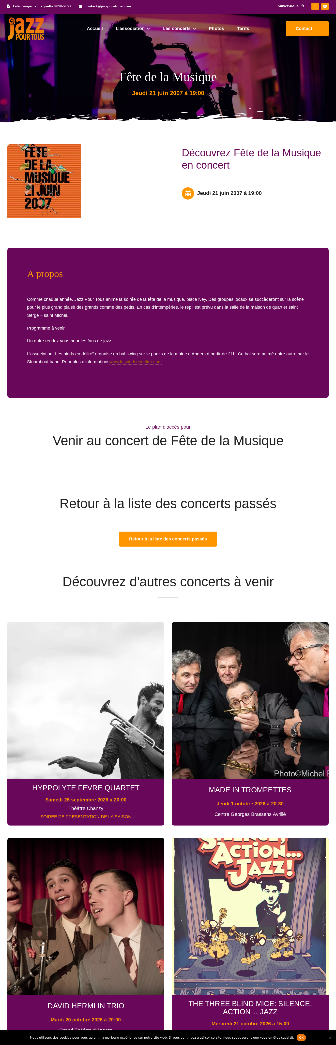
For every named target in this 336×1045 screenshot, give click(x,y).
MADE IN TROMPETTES (250, 790)
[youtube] (325, 6)
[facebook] (315, 6)
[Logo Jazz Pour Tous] (25, 19)
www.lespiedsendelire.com (135, 361)
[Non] (329, 1037)
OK (301, 1037)
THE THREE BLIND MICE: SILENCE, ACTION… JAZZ (250, 1008)
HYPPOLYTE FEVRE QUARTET (85, 788)
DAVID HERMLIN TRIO (85, 1006)
